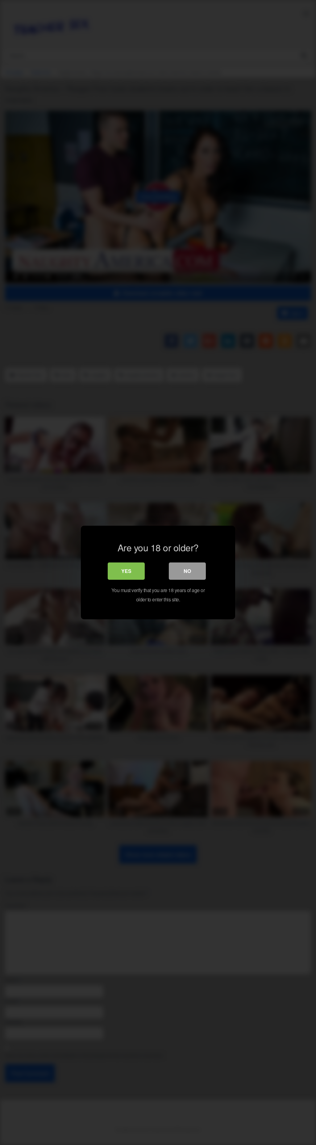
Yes (126, 571)
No (187, 571)
